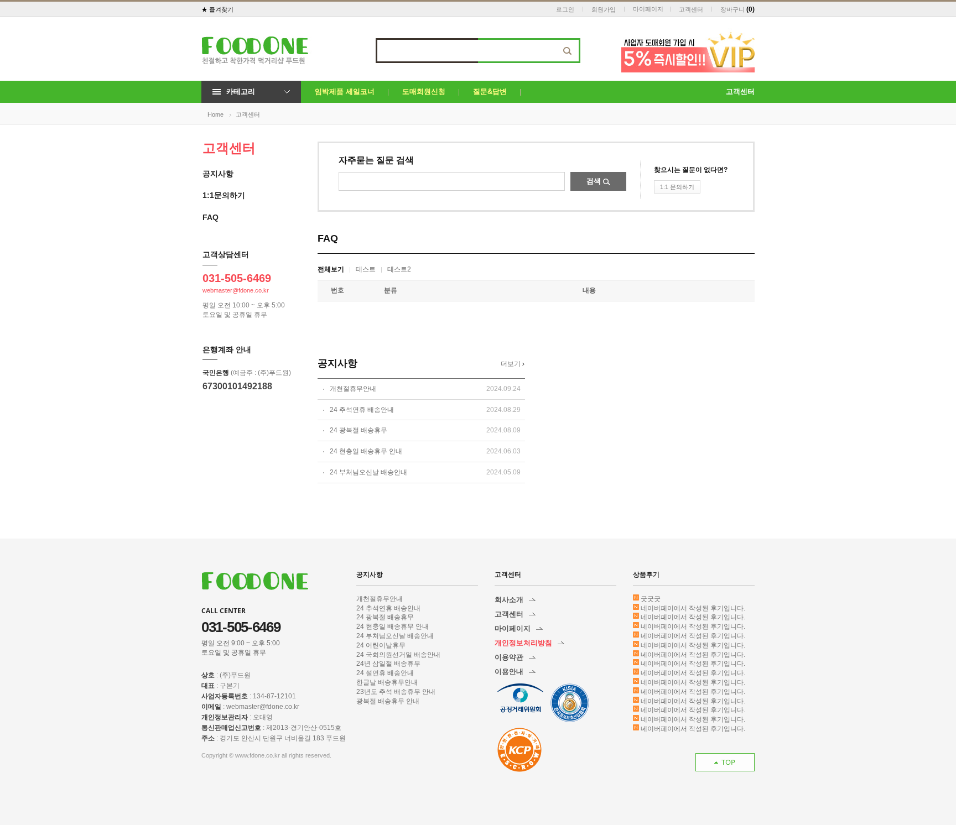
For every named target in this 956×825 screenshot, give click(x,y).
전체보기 (331, 269)
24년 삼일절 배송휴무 (388, 663)
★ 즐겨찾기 (217, 9)
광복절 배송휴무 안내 (387, 701)
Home (215, 114)
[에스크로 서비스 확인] (519, 750)
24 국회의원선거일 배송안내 (398, 655)
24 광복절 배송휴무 (358, 430)
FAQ (210, 217)
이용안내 (509, 671)
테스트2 (399, 269)
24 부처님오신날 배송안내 (368, 472)
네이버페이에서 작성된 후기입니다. (693, 608)
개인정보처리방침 (523, 643)
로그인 (565, 9)
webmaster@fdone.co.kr (235, 290)
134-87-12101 (274, 696)
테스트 (366, 269)
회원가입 (603, 9)
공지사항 (217, 173)
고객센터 (691, 9)
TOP (728, 762)
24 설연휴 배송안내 (385, 673)
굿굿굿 (651, 599)
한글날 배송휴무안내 (387, 682)
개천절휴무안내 (353, 389)
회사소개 (509, 600)
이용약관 (509, 657)
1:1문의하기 (223, 195)
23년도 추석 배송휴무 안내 (395, 692)
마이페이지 (648, 9)
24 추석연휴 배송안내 (362, 410)
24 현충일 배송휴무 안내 (366, 451)
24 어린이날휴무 (381, 645)
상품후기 (646, 574)
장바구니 (732, 9)
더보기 (511, 364)
